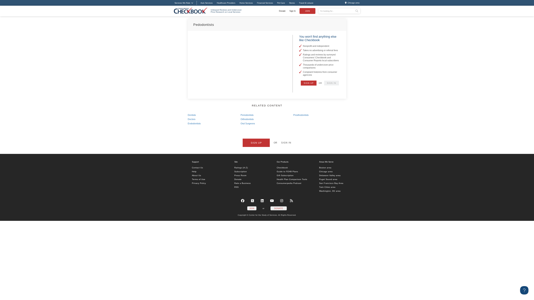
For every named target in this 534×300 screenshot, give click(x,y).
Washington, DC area (330, 191)
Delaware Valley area (330, 175)
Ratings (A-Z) (241, 168)
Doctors (191, 119)
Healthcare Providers (226, 3)
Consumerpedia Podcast (289, 183)
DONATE (278, 208)
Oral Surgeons (248, 123)
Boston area (325, 168)
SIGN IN (331, 83)
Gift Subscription (285, 175)
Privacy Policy (199, 183)
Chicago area (326, 171)
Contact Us (197, 168)
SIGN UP (309, 83)
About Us (196, 175)
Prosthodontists (301, 115)
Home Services (246, 3)
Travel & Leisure (306, 3)
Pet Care (281, 3)
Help (194, 171)
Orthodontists (247, 119)
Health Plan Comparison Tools (292, 179)
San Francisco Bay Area (331, 183)
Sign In (292, 11)
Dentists (192, 115)
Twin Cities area (327, 187)
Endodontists (194, 123)
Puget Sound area (328, 179)
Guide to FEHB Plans (287, 171)
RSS (236, 187)
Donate (282, 11)
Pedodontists (203, 25)
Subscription (240, 171)
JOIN (251, 208)
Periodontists (247, 115)
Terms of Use (198, 179)
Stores (292, 3)
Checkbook (282, 168)
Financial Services (265, 3)
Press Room (240, 175)
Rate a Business (242, 183)
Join (307, 11)
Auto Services (207, 3)
